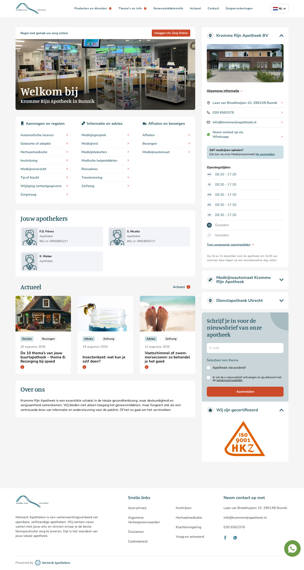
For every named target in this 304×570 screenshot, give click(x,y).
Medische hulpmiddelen (99, 160)
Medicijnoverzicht (33, 169)
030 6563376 (223, 112)
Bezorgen (149, 143)
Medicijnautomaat (156, 152)
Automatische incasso (37, 135)
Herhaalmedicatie (33, 152)
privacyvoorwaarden (229, 380)
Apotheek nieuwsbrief (229, 367)
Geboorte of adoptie (35, 143)
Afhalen (148, 135)
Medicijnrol (89, 143)
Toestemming (91, 177)
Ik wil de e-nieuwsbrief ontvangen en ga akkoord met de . (247, 379)
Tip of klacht (29, 177)
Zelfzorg (87, 186)
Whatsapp (221, 136)
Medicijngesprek (93, 135)
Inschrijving (28, 160)
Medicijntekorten (94, 152)
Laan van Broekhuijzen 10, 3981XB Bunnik (245, 103)
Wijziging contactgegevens (41, 186)
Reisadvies (89, 169)
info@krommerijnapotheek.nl (234, 122)
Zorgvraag (28, 194)
